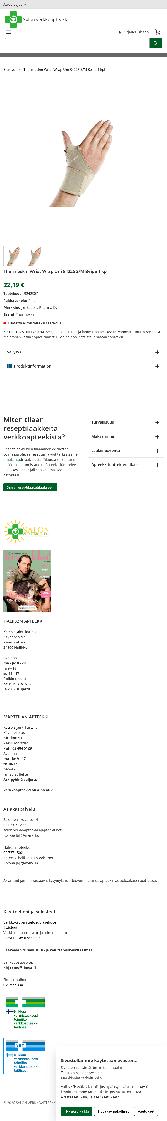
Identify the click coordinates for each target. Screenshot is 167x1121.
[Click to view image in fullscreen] (83, 161)
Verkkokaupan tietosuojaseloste (29, 922)
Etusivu (9, 69)
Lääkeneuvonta (105, 450)
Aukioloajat (12, 4)
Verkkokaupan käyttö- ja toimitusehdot (35, 932)
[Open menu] (8, 31)
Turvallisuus (102, 422)
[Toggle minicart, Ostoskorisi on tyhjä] (158, 32)
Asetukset (146, 1111)
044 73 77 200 (14, 824)
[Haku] (156, 43)
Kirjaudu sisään (136, 32)
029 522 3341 (14, 984)
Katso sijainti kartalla (20, 631)
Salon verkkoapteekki (45, 19)
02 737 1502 (13, 852)
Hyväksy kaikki (76, 1111)
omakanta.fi (13, 459)
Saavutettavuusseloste (22, 938)
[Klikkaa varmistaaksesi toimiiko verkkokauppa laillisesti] (83, 1012)
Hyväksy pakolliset (113, 1111)
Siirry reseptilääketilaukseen (30, 487)
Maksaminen (103, 436)
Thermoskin (25, 314)
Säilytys (14, 351)
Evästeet (10, 927)
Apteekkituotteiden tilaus (115, 464)
